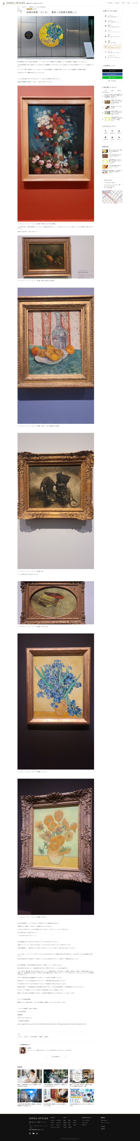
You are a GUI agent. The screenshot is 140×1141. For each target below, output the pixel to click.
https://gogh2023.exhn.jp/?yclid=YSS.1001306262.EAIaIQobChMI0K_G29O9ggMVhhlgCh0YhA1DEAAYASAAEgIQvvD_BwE (52, 1024)
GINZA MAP (85, 1122)
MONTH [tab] (119, 90)
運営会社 (103, 1117)
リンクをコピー (113, 80)
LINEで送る (113, 77)
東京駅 (69, 1127)
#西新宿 (40, 1036)
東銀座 (65, 1122)
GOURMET (58, 1120)
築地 (69, 1120)
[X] (30, 1133)
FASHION (58, 1122)
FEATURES (110, 3)
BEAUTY (58, 1125)
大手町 (74, 1125)
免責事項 (103, 1129)
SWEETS (52, 1122)
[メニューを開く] (3, 3)
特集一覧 (84, 1125)
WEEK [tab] (112, 90)
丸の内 (74, 1122)
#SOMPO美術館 (33, 1036)
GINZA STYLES (16, 3)
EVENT (123, 3)
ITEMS (52, 1125)
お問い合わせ (104, 1120)
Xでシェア (113, 70)
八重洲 (74, 1120)
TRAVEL (58, 1127)
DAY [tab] (106, 90)
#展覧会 (46, 1036)
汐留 (69, 1125)
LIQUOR (52, 1120)
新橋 (69, 1122)
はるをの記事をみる (58, 1056)
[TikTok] (37, 1133)
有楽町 (65, 1125)
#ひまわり (26, 1036)
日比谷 (65, 1127)
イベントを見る (85, 1120)
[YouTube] (33, 1133)
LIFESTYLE (53, 1127)
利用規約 (103, 1126)
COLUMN (117, 3)
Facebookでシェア (113, 74)
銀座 (65, 1120)
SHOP (128, 3)
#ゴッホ (20, 1036)
